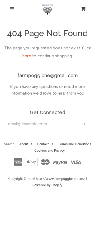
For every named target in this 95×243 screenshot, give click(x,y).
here (26, 56)
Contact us (45, 144)
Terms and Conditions (74, 144)
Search (9, 144)
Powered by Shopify (47, 185)
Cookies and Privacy (49, 150)
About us (25, 144)
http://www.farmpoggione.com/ (60, 179)
